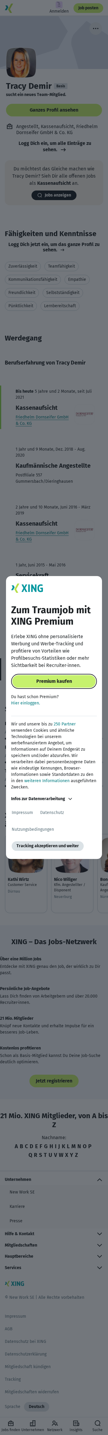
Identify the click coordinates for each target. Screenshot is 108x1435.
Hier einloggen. (25, 703)
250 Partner (65, 724)
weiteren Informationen (47, 780)
